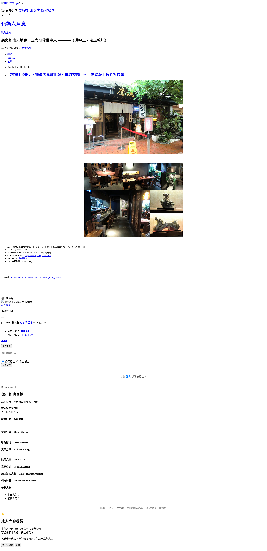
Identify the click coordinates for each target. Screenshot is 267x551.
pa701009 (6, 305)
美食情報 (27, 48)
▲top (4, 340)
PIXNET (110, 508)
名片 (9, 61)
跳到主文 (6, 32)
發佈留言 (6, 365)
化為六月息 (13, 24)
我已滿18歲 (7, 545)
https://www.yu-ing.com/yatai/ (38, 255)
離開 (18, 545)
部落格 (11, 58)
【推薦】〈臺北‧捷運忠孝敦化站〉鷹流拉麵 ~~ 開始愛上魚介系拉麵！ (67, 75)
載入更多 (6, 346)
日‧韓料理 (26, 335)
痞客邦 (23, 322)
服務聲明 (163, 508)
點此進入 (23, 258)
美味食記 (25, 331)
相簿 (9, 54)
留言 (30, 322)
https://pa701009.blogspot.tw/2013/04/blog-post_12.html (36, 277)
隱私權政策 (151, 508)
